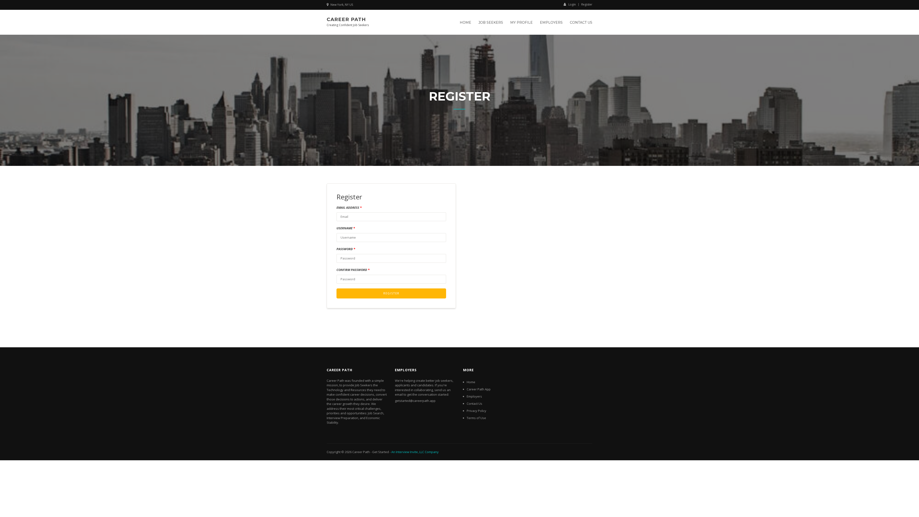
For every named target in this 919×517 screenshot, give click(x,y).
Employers (551, 22)
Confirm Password (353, 270)
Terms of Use (476, 418)
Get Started (380, 452)
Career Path (346, 19)
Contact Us (581, 22)
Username (345, 228)
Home (465, 22)
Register (586, 4)
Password (345, 249)
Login (572, 4)
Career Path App (479, 389)
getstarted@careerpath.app (415, 401)
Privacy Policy (476, 411)
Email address (349, 207)
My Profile (521, 22)
